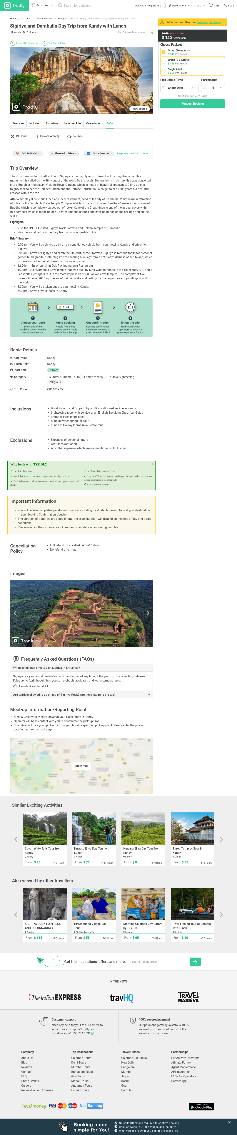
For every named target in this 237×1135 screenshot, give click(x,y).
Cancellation (93, 123)
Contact (26, 1072)
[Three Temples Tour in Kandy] (192, 828)
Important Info (72, 123)
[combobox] (179, 87)
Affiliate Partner (181, 1062)
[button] (199, 5)
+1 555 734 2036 (79, 1033)
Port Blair (127, 1090)
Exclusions (52, 123)
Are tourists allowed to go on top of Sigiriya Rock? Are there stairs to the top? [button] (64, 694)
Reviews (26, 1067)
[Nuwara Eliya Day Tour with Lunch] (94, 828)
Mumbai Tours (80, 1067)
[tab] (81, 667)
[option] (81, 613)
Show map (81, 766)
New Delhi (127, 1062)
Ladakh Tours (80, 1090)
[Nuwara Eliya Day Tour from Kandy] (143, 828)
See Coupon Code (209, 22)
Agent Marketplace (183, 1067)
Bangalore (128, 1067)
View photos (139, 108)
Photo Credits (30, 1081)
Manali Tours (80, 1081)
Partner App (179, 1081)
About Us (27, 1058)
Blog (24, 1062)
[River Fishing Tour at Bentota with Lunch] (192, 904)
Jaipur (125, 1076)
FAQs (110, 123)
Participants (209, 80)
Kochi (125, 1081)
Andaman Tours (81, 1085)
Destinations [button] (179, 5)
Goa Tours (78, 1076)
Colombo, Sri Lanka (134, 1058)
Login (231, 5)
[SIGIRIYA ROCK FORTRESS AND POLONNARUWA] (45, 904)
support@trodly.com (82, 1029)
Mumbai (126, 1072)
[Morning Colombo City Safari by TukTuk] (143, 904)
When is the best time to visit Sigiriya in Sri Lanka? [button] (46, 668)
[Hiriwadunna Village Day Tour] (94, 904)
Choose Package (171, 44)
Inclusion (34, 123)
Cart (216, 5)
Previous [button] (31, 613)
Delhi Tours (78, 1062)
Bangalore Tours (82, 1072)
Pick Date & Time (171, 80)
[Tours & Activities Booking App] (166, 1106)
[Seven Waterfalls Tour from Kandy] (45, 828)
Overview (18, 123)
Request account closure (37, 1090)
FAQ (24, 1076)
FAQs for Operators (183, 1076)
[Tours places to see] (14, 5)
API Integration (181, 1072)
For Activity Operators (148, 5)
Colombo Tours (81, 1058)
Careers (26, 1085)
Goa (124, 1085)
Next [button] (131, 613)
